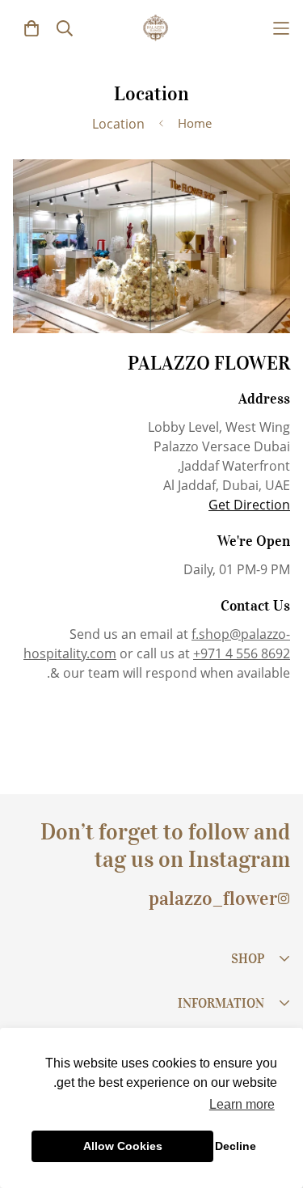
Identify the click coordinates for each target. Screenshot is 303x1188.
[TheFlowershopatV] (155, 28)
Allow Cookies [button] (122, 1145)
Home (195, 123)
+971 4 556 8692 (241, 653)
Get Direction (249, 505)
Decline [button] (235, 1145)
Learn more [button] (242, 1104)
